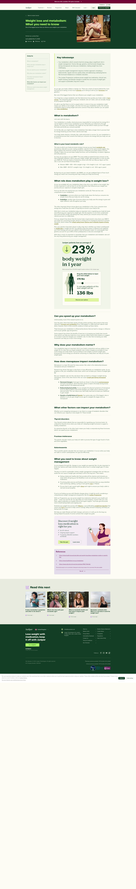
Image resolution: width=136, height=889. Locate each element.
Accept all (121, 678)
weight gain (59, 228)
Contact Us (85, 638)
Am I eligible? (32, 644)
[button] (42, 7)
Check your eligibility (104, 7)
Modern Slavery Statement (103, 629)
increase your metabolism (69, 324)
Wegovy (80, 506)
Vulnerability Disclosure (88, 636)
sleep (82, 486)
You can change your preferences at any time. (14, 680)
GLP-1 (63, 507)
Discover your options (82, 299)
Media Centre (86, 631)
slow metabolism (62, 109)
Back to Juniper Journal (33, 15)
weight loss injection (101, 506)
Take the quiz (64, 542)
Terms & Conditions (87, 640)
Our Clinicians (86, 642)
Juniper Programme (95, 495)
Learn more (76, 542)
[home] (28, 8)
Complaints (100, 633)
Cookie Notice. (23, 678)
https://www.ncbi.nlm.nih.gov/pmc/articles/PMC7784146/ (75, 564)
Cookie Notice (100, 631)
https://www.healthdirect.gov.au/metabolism (71, 560)
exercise (78, 90)
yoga (91, 483)
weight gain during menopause (96, 377)
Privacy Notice (86, 633)
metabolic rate (100, 147)
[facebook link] (101, 653)
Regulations (100, 636)
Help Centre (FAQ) (101, 638)
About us (85, 629)
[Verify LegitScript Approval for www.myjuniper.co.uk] (93, 668)
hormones (102, 90)
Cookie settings (130, 678)
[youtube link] (106, 653)
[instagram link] (104, 653)
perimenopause (104, 382)
